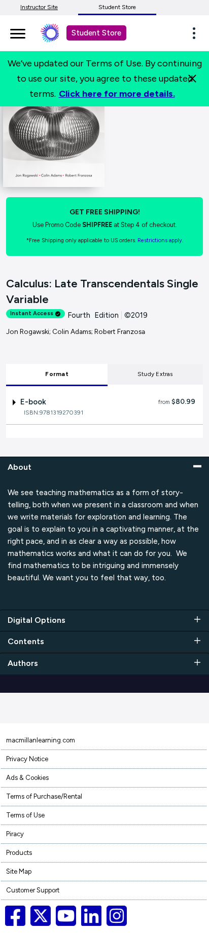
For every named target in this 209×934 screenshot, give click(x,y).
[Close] (192, 78)
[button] (197, 33)
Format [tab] (56, 374)
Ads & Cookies (27, 777)
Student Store (117, 7)
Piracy (15, 834)
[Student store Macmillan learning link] (57, 33)
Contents (26, 641)
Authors (23, 663)
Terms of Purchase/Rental (44, 796)
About (19, 467)
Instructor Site (39, 7)
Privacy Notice (27, 759)
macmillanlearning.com (40, 740)
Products (19, 852)
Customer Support (32, 890)
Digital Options (36, 620)
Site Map (18, 871)
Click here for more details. (117, 93)
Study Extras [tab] (155, 374)
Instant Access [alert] (31, 313)
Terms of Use (25, 815)
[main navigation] (18, 32)
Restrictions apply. (160, 240)
